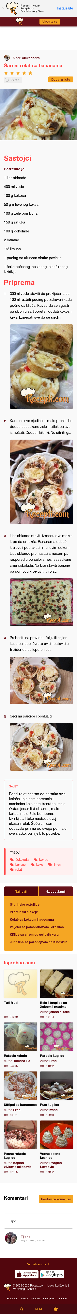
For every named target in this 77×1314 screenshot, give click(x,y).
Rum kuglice (56, 1094)
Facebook (12, 1298)
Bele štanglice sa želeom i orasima (56, 994)
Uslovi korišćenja (57, 1285)
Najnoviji (21, 891)
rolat (18, 869)
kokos (43, 859)
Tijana (25, 1236)
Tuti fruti (20, 994)
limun (57, 864)
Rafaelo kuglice (56, 1045)
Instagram (48, 1298)
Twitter (24, 1298)
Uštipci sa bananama (20, 1094)
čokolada (22, 859)
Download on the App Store (26, 1274)
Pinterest (62, 1298)
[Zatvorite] (3, 8)
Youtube (35, 1298)
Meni (38, 1309)
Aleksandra (31, 58)
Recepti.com (7, 1287)
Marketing (19, 1288)
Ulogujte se (49, 21)
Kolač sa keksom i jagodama (32, 919)
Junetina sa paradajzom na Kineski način (38, 942)
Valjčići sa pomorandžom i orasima (37, 927)
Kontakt (31, 1288)
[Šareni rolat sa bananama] (41, 366)
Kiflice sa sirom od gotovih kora (34, 934)
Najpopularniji (56, 891)
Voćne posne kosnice (56, 1147)
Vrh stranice (36, 1264)
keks (39, 864)
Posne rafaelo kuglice (20, 1147)
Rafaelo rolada (20, 1045)
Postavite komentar (56, 1199)
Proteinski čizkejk (24, 912)
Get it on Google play (52, 1274)
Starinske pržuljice (24, 904)
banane (20, 864)
